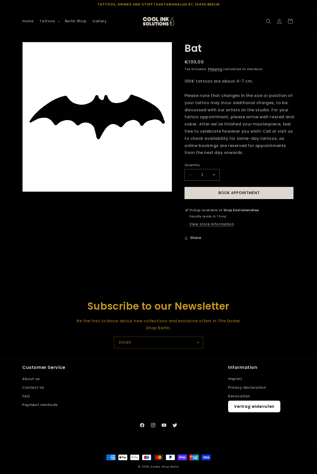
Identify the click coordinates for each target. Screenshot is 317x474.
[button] (49, 21)
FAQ (26, 396)
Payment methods (40, 404)
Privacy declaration (247, 387)
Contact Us (33, 387)
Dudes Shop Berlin (165, 467)
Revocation (239, 396)
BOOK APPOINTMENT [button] (239, 192)
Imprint (235, 378)
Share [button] (195, 237)
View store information (211, 224)
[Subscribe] (197, 342)
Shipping (215, 69)
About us (31, 378)
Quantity (192, 165)
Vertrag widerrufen (254, 406)
